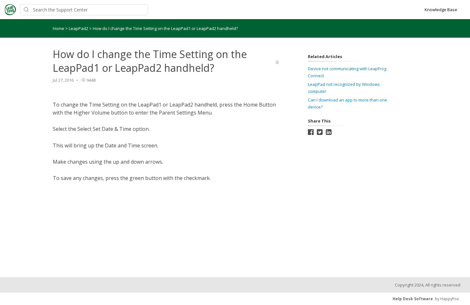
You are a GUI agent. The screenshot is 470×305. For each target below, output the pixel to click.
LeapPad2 (79, 28)
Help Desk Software (413, 298)
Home (58, 28)
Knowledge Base (441, 9)
